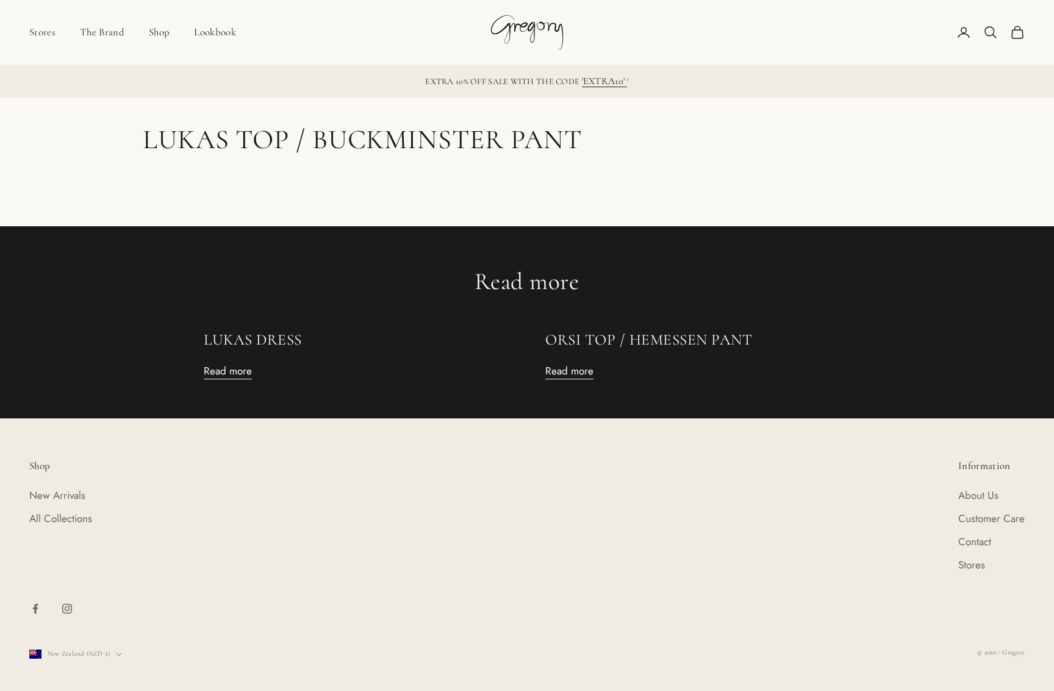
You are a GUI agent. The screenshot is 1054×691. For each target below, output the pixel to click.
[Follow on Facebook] (35, 609)
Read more (228, 370)
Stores (42, 32)
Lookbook (215, 32)
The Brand (102, 32)
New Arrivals (57, 495)
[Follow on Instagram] (67, 609)
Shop (159, 32)
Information (984, 465)
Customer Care (991, 518)
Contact (974, 541)
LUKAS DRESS (253, 340)
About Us (978, 495)
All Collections (60, 518)
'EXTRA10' (605, 81)
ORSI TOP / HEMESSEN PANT (648, 340)
